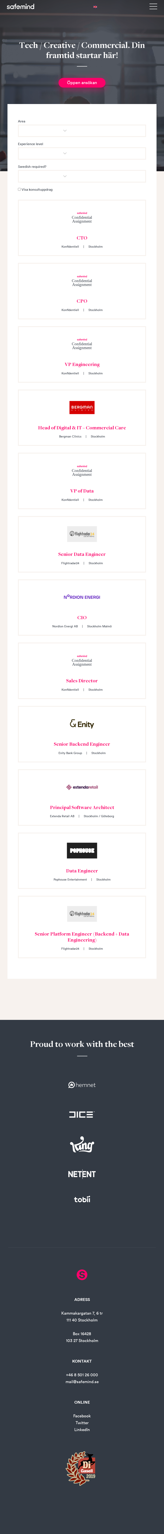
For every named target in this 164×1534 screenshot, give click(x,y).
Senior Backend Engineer (82, 744)
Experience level (30, 144)
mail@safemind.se (82, 1381)
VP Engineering (82, 365)
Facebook (82, 1415)
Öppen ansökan (82, 82)
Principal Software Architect (82, 808)
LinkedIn (82, 1429)
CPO (82, 301)
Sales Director (82, 681)
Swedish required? (32, 166)
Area (21, 121)
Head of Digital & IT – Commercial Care (82, 428)
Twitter (82, 1422)
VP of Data (82, 491)
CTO (82, 238)
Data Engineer (82, 871)
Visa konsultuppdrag (37, 189)
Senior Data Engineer (82, 554)
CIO (82, 618)
